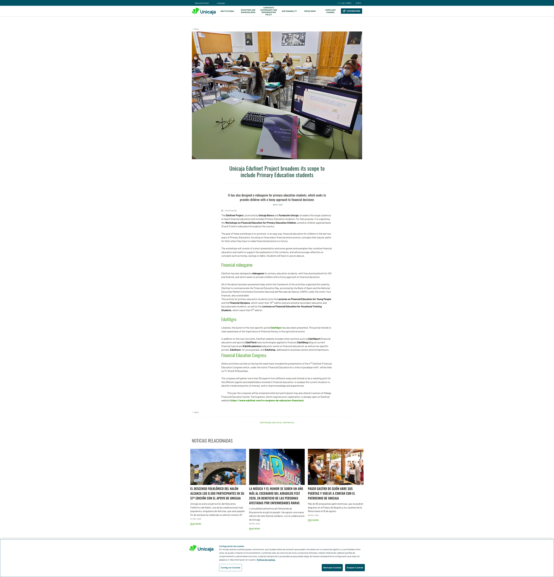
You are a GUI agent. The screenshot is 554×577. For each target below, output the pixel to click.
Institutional (227, 11)
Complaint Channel (330, 11)
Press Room (310, 11)
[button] (195, 29)
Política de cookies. (266, 560)
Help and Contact (202, 3)
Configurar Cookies (230, 567)
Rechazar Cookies (332, 567)
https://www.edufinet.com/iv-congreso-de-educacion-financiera (267, 400)
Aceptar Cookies (355, 567)
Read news (195, 524)
